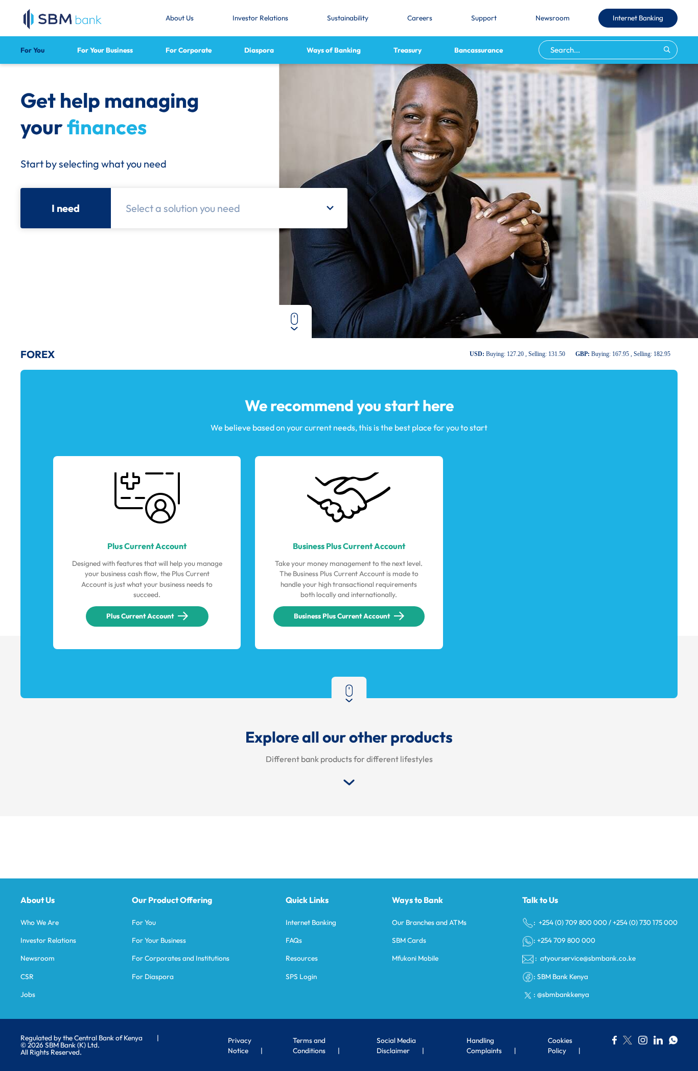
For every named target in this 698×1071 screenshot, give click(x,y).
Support (484, 17)
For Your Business (105, 50)
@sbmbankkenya (563, 994)
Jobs (27, 994)
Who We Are (39, 922)
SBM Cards (409, 940)
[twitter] (628, 1040)
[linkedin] (658, 1040)
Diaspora (259, 50)
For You (32, 50)
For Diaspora (153, 976)
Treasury (407, 50)
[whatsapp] (673, 1040)
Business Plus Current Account (342, 616)
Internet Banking (638, 17)
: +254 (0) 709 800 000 (570, 922)
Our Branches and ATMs (429, 922)
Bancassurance (478, 50)
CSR (27, 976)
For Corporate (189, 50)
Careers (419, 17)
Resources (302, 958)
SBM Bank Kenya (562, 976)
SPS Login (301, 976)
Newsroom (553, 17)
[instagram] (642, 1040)
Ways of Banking (334, 50)
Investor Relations (260, 17)
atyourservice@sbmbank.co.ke (587, 958)
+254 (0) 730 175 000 (645, 922)
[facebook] (614, 1040)
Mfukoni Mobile (415, 958)
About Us (180, 17)
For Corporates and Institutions (180, 958)
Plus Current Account (140, 616)
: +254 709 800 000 (564, 940)
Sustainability (347, 17)
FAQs (294, 940)
